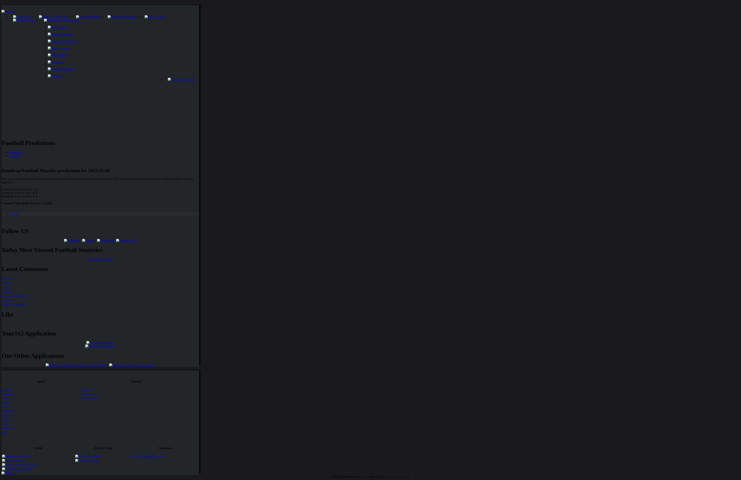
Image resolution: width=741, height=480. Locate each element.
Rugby (63, 27)
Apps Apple (24, 469)
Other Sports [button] (71, 20)
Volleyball (69, 41)
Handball (68, 69)
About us (189, 79)
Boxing (65, 48)
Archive (14, 214)
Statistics (14, 155)
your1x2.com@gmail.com (147, 456)
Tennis (160, 17)
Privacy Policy (90, 398)
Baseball (67, 34)
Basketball (130, 17)
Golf (60, 62)
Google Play (28, 464)
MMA (63, 55)
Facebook (23, 456)
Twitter (18, 460)
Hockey (31, 20)
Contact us (88, 394)
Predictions (16, 152)
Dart (59, 76)
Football (94, 17)
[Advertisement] (100, 108)
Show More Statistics (100, 259)
